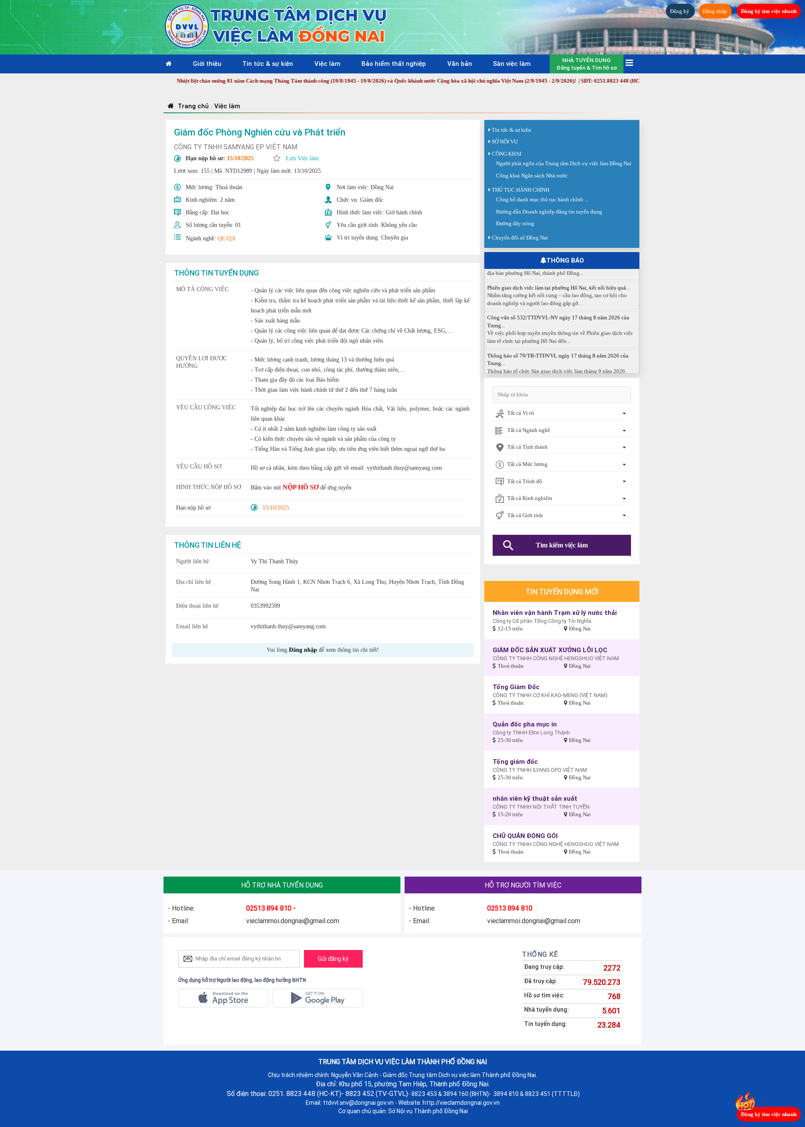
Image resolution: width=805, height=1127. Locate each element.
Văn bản (459, 64)
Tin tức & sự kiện (267, 64)
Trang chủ (192, 106)
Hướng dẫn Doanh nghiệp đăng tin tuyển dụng (549, 211)
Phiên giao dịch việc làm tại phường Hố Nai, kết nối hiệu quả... (558, 274)
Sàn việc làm (512, 64)
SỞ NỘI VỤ (505, 141)
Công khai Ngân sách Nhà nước (532, 175)
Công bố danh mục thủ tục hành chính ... (542, 199)
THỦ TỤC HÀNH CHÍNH (520, 190)
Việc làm (327, 64)
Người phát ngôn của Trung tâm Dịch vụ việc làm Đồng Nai (563, 163)
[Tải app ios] (223, 998)
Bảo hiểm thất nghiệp (393, 64)
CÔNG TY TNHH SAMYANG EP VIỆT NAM (235, 147)
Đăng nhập (715, 11)
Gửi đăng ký (333, 959)
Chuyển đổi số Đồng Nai (520, 237)
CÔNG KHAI (506, 154)
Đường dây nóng (515, 223)
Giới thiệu (207, 64)
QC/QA (227, 238)
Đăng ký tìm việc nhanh (769, 11)
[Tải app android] (317, 998)
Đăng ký (680, 11)
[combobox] (562, 413)
